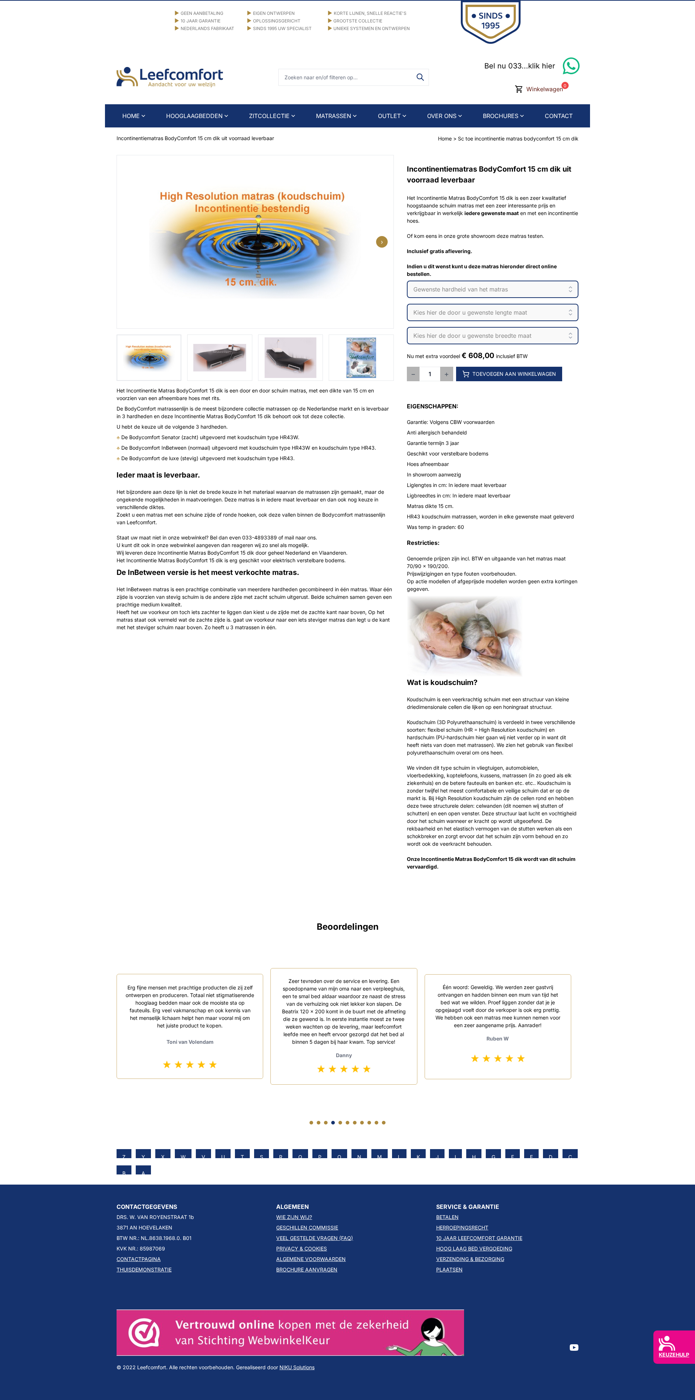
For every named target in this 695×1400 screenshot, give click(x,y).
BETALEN (447, 1217)
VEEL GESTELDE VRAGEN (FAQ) (314, 1238)
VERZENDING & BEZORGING (470, 1259)
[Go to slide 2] (318, 1122)
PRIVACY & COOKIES (301, 1248)
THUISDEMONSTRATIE (144, 1269)
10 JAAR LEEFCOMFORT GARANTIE (479, 1238)
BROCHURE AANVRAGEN (306, 1269)
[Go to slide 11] (384, 1122)
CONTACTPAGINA (139, 1259)
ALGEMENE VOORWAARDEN (311, 1259)
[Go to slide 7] (355, 1122)
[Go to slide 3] (326, 1122)
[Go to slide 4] (333, 1122)
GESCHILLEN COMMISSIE (307, 1227)
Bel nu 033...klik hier (519, 66)
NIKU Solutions (297, 1367)
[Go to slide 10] (376, 1122)
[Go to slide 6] (347, 1122)
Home (445, 138)
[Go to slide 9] (369, 1122)
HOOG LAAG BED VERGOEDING (474, 1248)
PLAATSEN (449, 1269)
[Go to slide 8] (362, 1122)
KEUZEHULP (674, 1354)
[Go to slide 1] (311, 1122)
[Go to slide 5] (340, 1122)
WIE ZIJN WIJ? (294, 1217)
